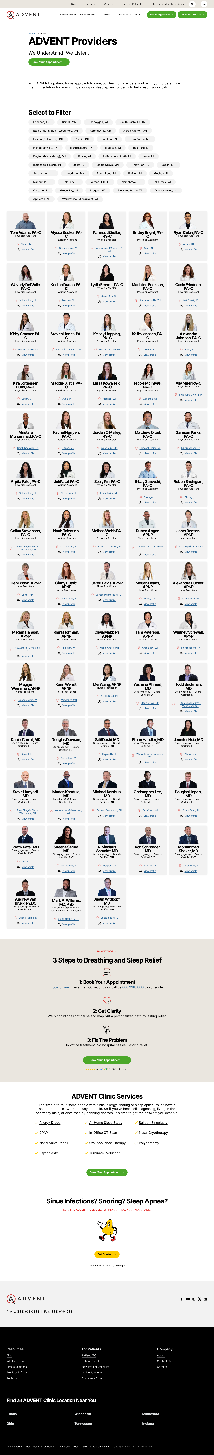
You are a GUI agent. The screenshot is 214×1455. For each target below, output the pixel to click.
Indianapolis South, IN (191, 546)
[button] (67, 15)
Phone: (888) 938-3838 (23, 1311)
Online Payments (92, 1372)
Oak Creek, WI (190, 300)
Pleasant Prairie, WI (109, 349)
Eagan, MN (27, 398)
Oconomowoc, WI (68, 248)
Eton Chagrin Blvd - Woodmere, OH (27, 548)
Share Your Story (92, 1378)
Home (31, 33)
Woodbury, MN (109, 448)
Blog (9, 1355)
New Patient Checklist (95, 1367)
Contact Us (164, 1361)
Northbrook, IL (68, 493)
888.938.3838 (133, 987)
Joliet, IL (189, 349)
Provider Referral (17, 1372)
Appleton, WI (150, 398)
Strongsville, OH (190, 598)
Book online (59, 987)
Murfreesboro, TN (190, 448)
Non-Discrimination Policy (40, 1446)
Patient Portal (90, 1361)
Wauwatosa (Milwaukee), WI (109, 249)
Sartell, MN (27, 594)
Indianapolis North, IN (190, 394)
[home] (23, 15)
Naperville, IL (28, 244)
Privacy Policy (14, 1446)
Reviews (12, 1378)
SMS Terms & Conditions (96, 1446)
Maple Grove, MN (109, 647)
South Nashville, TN (150, 300)
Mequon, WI (68, 300)
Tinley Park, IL (150, 349)
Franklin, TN (150, 865)
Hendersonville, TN (28, 349)
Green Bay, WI (109, 296)
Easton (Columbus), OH (68, 349)
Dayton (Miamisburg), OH (109, 594)
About (161, 1355)
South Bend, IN (109, 696)
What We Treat (16, 1361)
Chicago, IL (150, 497)
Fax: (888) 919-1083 (58, 1311)
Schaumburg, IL (27, 300)
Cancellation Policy (68, 1446)
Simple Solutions (17, 1367)
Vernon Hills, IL (191, 244)
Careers (162, 1367)
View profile (28, 249)
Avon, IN (148, 248)
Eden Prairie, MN (109, 493)
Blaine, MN (149, 598)
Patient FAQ (89, 1355)
